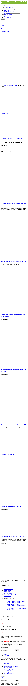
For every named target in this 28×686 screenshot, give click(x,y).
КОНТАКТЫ (7, 596)
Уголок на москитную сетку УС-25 (12, 506)
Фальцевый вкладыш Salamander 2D (13, 261)
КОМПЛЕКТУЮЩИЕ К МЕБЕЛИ (16, 601)
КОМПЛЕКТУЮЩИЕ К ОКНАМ (16, 605)
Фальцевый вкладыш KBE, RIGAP (13, 536)
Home (2, 85)
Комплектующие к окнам (11, 85)
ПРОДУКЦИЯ (8, 591)
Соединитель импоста (8, 454)
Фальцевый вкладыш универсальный (13, 204)
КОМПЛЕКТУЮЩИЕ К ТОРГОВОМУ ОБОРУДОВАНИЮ (16, 607)
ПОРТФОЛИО (8, 593)
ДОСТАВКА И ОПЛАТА (10, 594)
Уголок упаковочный (6, 111)
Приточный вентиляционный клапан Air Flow (13, 138)
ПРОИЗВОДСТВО (9, 590)
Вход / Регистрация (9, 673)
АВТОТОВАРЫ (11, 600)
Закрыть (3, 677)
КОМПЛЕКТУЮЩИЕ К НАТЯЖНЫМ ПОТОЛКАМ (14, 603)
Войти (2, 18)
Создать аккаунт (8, 7)
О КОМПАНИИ (8, 589)
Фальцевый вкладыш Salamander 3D (13, 425)
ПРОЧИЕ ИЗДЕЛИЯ (12, 609)
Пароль (3, 14)
